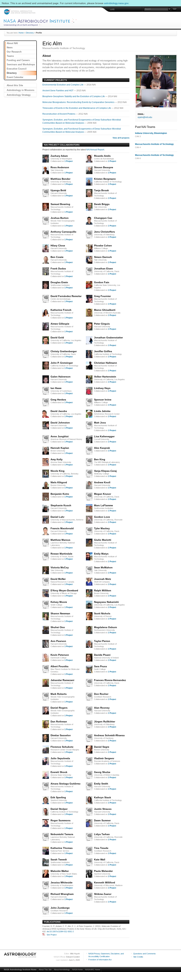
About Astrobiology (62, 969)
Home (21, 33)
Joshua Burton (60, 218)
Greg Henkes (58, 399)
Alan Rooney (102, 707)
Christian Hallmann (105, 362)
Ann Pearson (58, 641)
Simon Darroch (103, 257)
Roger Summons (61, 820)
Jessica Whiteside (61, 882)
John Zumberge (60, 907)
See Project (52, 935)
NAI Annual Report (95, 149)
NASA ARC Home (92, 969)
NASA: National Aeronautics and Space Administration (19, 12)
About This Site (45, 969)
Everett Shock (59, 772)
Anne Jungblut (60, 436)
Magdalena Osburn (105, 627)
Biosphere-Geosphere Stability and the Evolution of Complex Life (73, 96)
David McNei (58, 579)
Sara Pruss (100, 666)
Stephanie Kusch (61, 505)
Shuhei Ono (58, 627)
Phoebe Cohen (103, 245)
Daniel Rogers (59, 707)
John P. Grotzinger (62, 362)
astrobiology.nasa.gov (116, 3)
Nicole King (58, 470)
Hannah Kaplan (60, 447)
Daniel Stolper (59, 808)
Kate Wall (99, 859)
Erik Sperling (58, 797)
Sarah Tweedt (59, 859)
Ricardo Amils (102, 155)
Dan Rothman (59, 721)
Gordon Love (102, 516)
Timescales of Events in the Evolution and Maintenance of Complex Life (77, 108)
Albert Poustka (59, 666)
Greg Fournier (102, 296)
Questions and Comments (144, 954)
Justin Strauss (103, 808)
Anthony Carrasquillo (63, 231)
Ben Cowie (57, 257)
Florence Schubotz (62, 746)
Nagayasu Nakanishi (106, 602)
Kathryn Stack (102, 797)
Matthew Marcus (60, 539)
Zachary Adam (59, 155)
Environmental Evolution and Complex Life (63, 84)
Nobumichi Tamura (62, 834)
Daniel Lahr (57, 516)
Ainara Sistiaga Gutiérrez (65, 783)
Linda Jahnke (102, 411)
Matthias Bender (60, 178)
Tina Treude (101, 848)
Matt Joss (100, 422)
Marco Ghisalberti (104, 309)
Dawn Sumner (102, 820)
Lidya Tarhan (102, 834)
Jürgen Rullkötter (104, 721)
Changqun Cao (103, 218)
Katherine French (61, 309)
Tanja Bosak (101, 190)
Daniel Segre (101, 746)
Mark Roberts (59, 694)
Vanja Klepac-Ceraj (105, 470)
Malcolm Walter (60, 871)
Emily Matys (101, 553)
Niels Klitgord (59, 482)
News (10, 47)
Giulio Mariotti (102, 539)
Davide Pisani (102, 654)
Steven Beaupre (103, 167)
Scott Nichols (102, 613)
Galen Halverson (61, 376)
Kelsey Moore (59, 602)
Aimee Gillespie (60, 323)
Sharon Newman (60, 613)
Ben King (99, 459)
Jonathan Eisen (103, 268)
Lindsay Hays (102, 388)
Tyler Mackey (102, 528)
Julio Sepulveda (60, 758)
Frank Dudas (58, 268)
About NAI (12, 43)
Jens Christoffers (104, 231)
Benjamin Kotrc (60, 493)
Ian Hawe (56, 388)
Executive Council (17, 68)
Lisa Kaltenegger (104, 436)
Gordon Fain (101, 282)
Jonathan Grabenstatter (108, 337)
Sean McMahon (103, 567)
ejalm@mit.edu (145, 117)
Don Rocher (101, 694)
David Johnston (60, 422)
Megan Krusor (102, 493)
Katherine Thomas (62, 848)
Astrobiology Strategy (19, 95)
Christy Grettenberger (64, 351)
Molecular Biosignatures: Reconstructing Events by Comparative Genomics (78, 102)
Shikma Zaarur (102, 894)
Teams (10, 56)
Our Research (14, 51)
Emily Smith (101, 783)
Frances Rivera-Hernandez (110, 680)
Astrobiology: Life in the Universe (20, 955)
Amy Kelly (57, 459)
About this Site (15, 85)
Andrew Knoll (102, 482)
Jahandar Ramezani (62, 680)
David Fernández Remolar (66, 296)
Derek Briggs (102, 204)
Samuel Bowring (60, 204)
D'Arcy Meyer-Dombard (64, 590)
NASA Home (77, 969)
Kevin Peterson (60, 654)
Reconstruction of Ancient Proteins (59, 114)
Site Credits (138, 957)
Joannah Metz (102, 579)
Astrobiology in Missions (20, 90)
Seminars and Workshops (21, 64)
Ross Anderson (60, 167)
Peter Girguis (102, 323)
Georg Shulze (102, 772)
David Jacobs (59, 411)
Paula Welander (103, 871)
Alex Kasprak (102, 447)
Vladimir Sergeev (104, 758)
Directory (30, 33)
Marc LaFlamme (103, 505)
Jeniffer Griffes (103, 351)
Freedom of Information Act (100, 960)
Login (112, 9)
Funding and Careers (18, 60)
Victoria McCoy (60, 567)
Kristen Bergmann (105, 178)
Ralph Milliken (102, 590)
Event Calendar (15, 77)
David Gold (57, 337)
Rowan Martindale (61, 553)
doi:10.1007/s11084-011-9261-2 (60, 931)
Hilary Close (58, 245)
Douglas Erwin (59, 282)
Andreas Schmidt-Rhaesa (109, 735)
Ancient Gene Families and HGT (58, 90)
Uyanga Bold (58, 190)
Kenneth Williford (104, 882)
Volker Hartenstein (105, 376)
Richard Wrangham (62, 894)
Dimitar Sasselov (61, 735)
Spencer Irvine (102, 399)
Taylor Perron (102, 641)
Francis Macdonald (62, 528)
